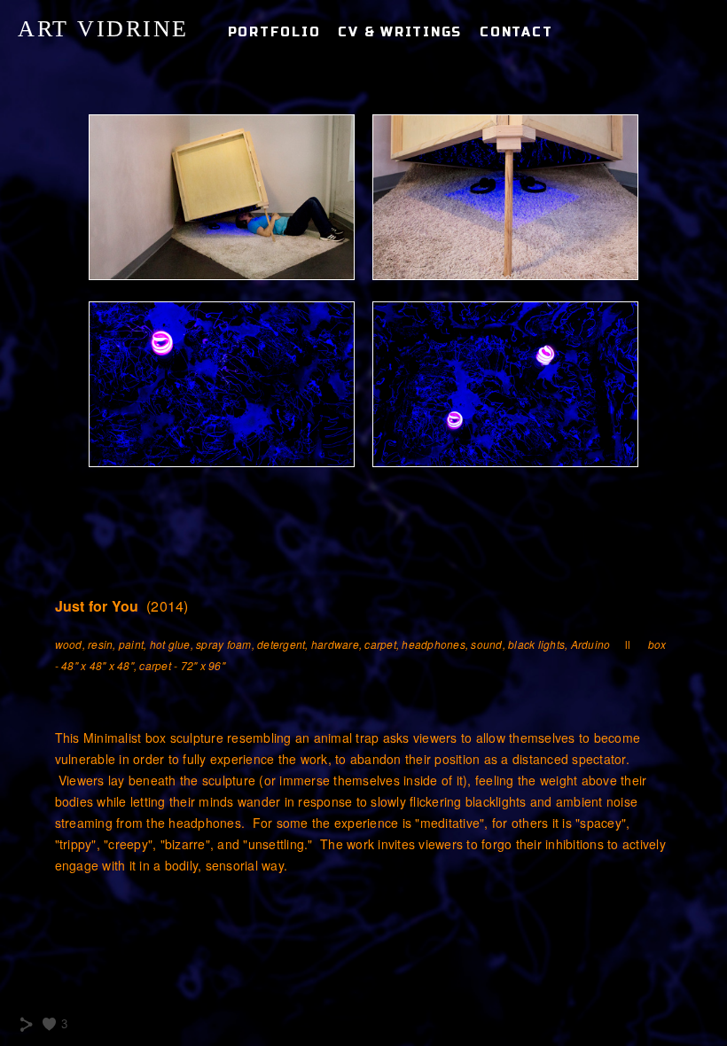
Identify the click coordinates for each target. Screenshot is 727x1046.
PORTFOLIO (274, 32)
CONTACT (516, 32)
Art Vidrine (103, 29)
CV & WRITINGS (400, 32)
